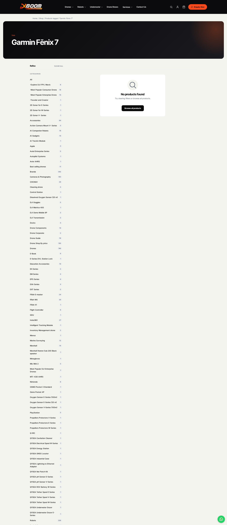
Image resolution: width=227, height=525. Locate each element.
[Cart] (184, 7)
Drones (68, 7)
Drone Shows (112, 7)
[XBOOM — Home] (31, 7)
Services (126, 7)
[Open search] (171, 7)
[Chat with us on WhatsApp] (221, 519)
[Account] (177, 7)
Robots (81, 7)
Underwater (95, 7)
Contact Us (141, 7)
